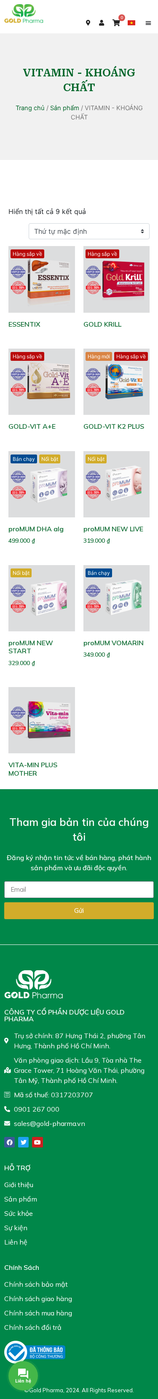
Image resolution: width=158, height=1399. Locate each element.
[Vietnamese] (132, 22)
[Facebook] (9, 1142)
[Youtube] (37, 1142)
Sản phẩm (64, 108)
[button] (148, 23)
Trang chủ (30, 108)
